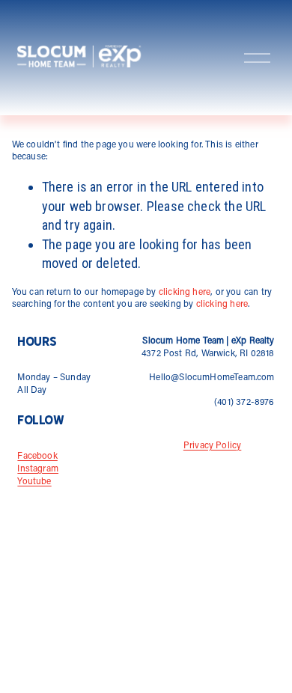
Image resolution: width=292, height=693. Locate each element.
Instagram (37, 469)
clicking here (184, 292)
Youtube (34, 481)
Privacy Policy (212, 446)
